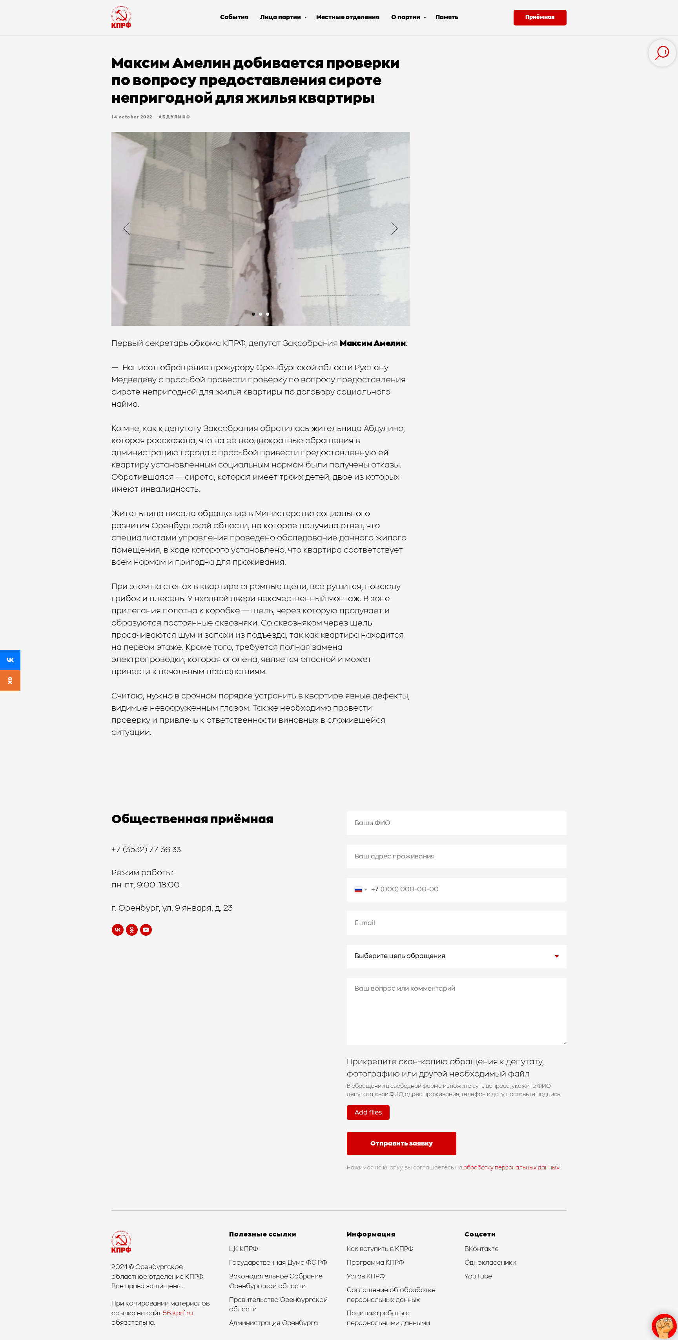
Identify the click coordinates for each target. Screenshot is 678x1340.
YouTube (478, 1276)
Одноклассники (490, 1263)
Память (447, 17)
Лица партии (281, 17)
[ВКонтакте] (10, 660)
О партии (406, 17)
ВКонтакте (482, 1249)
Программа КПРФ (375, 1263)
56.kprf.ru (178, 1313)
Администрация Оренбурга (273, 1323)
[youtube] (146, 930)
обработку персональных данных (511, 1168)
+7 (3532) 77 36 (141, 850)
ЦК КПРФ (243, 1249)
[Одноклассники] (10, 680)
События (234, 17)
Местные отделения (347, 17)
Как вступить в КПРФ (380, 1249)
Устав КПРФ (366, 1276)
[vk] (118, 930)
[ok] (132, 930)
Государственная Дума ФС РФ (278, 1263)
